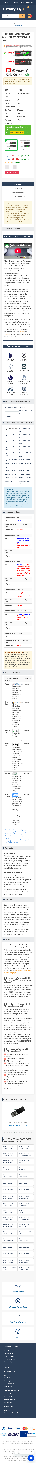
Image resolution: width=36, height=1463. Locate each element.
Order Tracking (20, 2)
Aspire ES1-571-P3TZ (25, 470)
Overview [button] (18, 184)
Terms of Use (8, 1365)
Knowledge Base (9, 1383)
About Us (6, 1350)
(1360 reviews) (16, 162)
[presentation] (18, 184)
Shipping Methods (9, 1397)
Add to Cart (13, 172)
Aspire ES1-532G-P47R (25, 467)
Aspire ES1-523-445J (11, 463)
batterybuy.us (17, 1441)
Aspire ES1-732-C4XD (25, 477)
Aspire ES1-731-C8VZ (25, 474)
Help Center (7, 1378)
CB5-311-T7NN (9, 481)
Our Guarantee (8, 1353)
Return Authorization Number (13, 1413)
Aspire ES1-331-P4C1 (25, 453)
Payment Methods (9, 1400)
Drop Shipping (8, 1402)
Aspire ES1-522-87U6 (25, 460)
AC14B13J (22, 407)
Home (4, 24)
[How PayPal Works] (28, 1434)
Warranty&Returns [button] (18, 197)
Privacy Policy (8, 1362)
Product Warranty (9, 1356)
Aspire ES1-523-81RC (25, 463)
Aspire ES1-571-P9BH (11, 474)
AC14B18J (8, 417)
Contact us (8, 2)
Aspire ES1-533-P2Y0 (11, 470)
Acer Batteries (12, 24)
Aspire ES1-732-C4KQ (11, 477)
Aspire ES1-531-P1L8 (11, 467)
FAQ (5, 1375)
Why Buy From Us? (9, 1359)
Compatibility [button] (18, 188)
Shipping (31, 2)
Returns (21, 332)
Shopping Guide (9, 1381)
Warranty (7, 334)
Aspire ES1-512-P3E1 (25, 456)
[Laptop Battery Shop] (18, 8)
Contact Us (7, 1410)
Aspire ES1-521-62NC (11, 460)
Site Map (6, 1367)
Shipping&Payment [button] (18, 192)
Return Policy (8, 1386)
